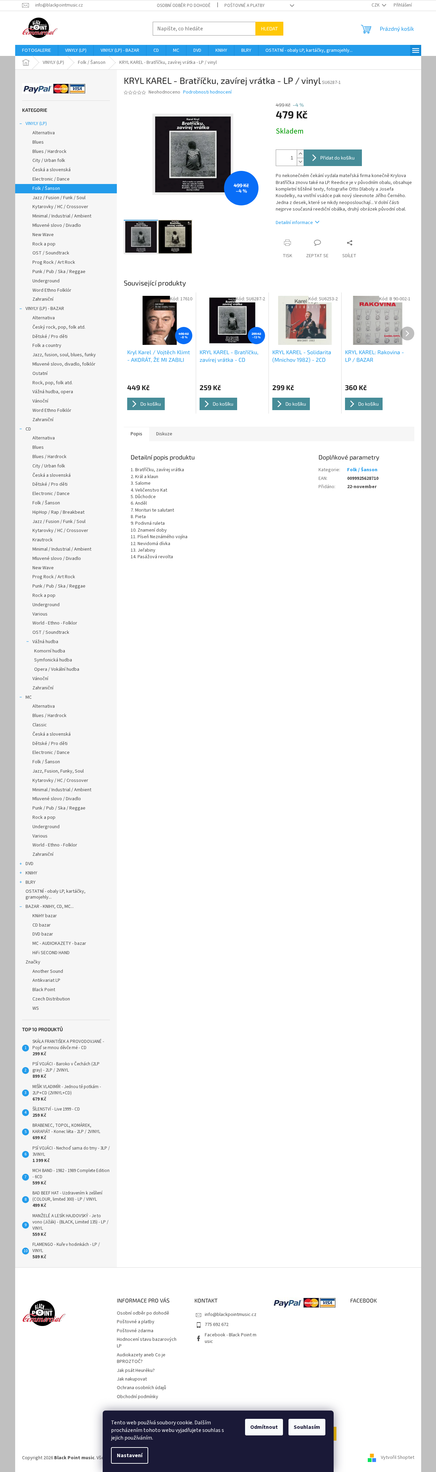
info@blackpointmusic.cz (230, 1314)
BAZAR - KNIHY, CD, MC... (50, 906)
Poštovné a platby (244, 5)
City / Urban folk (48, 160)
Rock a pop (43, 244)
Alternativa (43, 132)
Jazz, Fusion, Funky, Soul (58, 771)
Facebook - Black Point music (230, 1338)
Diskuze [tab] (164, 433)
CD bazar (41, 925)
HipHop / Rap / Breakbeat (58, 512)
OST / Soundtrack (50, 253)
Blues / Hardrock (49, 151)
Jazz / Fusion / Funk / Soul (58, 197)
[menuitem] (36, 50)
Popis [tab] (136, 433)
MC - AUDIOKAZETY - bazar (59, 943)
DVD (29, 863)
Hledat (269, 28)
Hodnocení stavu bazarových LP (146, 1342)
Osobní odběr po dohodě (184, 5)
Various (40, 614)
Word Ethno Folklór (51, 290)
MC (29, 697)
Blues (38, 142)
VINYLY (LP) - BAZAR (45, 308)
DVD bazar (42, 934)
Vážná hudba (45, 641)
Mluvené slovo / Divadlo (56, 225)
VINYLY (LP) (36, 123)
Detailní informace (294, 222)
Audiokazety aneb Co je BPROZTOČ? (141, 1358)
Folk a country (46, 345)
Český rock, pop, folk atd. (58, 327)
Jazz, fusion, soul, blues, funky (64, 354)
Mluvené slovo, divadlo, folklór (63, 364)
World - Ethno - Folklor (54, 623)
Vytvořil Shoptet (397, 1457)
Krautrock (42, 539)
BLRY (31, 882)
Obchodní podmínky (137, 1396)
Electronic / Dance (51, 179)
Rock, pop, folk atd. (52, 382)
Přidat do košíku (337, 158)
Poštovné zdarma (135, 1330)
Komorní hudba (49, 651)
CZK (376, 5)
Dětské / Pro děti (50, 336)
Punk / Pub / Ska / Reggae (58, 271)
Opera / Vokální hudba (56, 669)
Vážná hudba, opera (52, 391)
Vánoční (40, 401)
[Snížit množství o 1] (300, 162)
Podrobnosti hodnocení (207, 92)
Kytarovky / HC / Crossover (60, 206)
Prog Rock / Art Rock (53, 262)
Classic (39, 725)
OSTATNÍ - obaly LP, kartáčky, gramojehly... (55, 894)
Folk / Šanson (46, 188)
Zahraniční (42, 299)
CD (28, 429)
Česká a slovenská (51, 169)
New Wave (43, 234)
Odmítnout (264, 1427)
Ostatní (40, 373)
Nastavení (129, 1455)
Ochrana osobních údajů (141, 1387)
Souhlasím (307, 1427)
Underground (46, 281)
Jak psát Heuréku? (136, 1370)
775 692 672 (217, 1324)
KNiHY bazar (44, 915)
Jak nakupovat (132, 1379)
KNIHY (31, 873)
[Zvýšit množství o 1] (300, 154)
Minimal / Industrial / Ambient (61, 216)
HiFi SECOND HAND (51, 952)
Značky (33, 962)
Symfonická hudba (53, 660)
